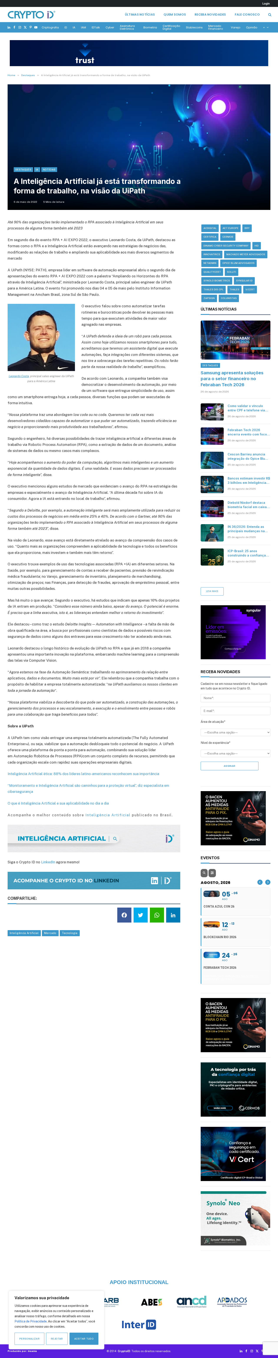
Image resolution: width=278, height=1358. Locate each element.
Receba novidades (210, 14)
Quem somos (175, 14)
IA (74, 27)
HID (257, 245)
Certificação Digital (171, 27)
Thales (234, 289)
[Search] (269, 15)
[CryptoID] (31, 14)
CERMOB (227, 236)
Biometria (150, 27)
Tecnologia (70, 933)
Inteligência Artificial (108, 815)
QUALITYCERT (212, 271)
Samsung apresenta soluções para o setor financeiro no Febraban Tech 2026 (232, 378)
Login (266, 3)
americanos (101, 774)
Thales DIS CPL (213, 289)
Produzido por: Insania (22, 1351)
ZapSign (209, 298)
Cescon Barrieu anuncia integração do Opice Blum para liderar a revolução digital (248, 456)
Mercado (50, 933)
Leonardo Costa (19, 376)
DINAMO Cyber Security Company (226, 245)
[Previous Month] (260, 882)
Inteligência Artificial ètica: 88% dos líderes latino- (50, 774)
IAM (83, 27)
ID (66, 27)
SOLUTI (231, 271)
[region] (56, 1320)
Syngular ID (244, 280)
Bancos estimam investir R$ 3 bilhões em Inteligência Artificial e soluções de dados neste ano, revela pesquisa (249, 480)
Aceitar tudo (84, 1338)
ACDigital (210, 228)
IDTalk (96, 27)
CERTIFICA (210, 236)
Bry (247, 228)
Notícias (49, 169)
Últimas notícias (140, 14)
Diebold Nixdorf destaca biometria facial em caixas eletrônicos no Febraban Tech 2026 (248, 505)
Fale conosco (247, 14)
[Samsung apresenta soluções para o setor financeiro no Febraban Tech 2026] (235, 340)
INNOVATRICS (212, 254)
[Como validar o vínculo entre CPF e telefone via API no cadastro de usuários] (212, 412)
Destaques (23, 169)
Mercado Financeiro (215, 27)
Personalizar (29, 1338)
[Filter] (212, 873)
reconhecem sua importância (135, 774)
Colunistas (229, 298)
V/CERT (250, 289)
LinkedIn (48, 862)
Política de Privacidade (31, 1321)
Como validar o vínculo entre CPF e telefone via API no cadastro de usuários (246, 408)
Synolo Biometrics (217, 280)
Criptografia (50, 27)
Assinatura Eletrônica (127, 27)
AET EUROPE (230, 228)
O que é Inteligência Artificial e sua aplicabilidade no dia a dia (58, 803)
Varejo (235, 27)
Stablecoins (194, 27)
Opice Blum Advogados (238, 263)
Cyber (110, 27)
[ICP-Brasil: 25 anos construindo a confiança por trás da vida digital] (212, 557)
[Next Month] (267, 882)
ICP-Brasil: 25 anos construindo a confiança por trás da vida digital (247, 553)
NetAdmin (210, 263)
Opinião (251, 27)
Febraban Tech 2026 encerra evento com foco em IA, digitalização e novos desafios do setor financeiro (247, 432)
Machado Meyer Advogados (245, 254)
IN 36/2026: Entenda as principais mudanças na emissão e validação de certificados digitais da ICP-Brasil (246, 529)
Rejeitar (57, 1338)
